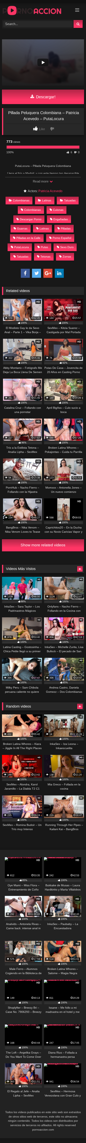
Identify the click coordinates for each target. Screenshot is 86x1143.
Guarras (22, 228)
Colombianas (21, 200)
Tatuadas (70, 200)
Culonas (58, 209)
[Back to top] (73, 1131)
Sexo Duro (67, 247)
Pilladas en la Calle (28, 237)
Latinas (46, 200)
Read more (41, 181)
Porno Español (62, 237)
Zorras (67, 256)
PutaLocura (21, 247)
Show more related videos (43, 545)
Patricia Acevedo (50, 191)
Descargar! (45, 97)
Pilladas (66, 228)
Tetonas (45, 256)
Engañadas (60, 219)
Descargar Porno (30, 219)
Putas (44, 247)
